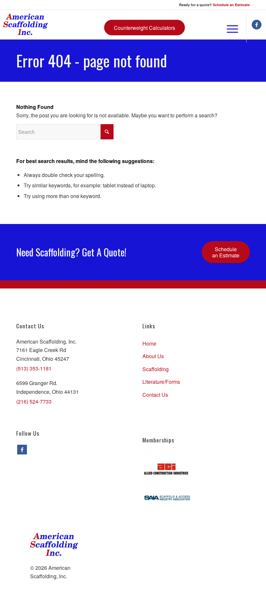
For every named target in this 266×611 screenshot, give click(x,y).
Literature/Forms (161, 381)
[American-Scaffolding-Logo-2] (25, 24)
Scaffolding (155, 369)
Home (149, 343)
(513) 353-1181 (34, 368)
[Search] (214, 27)
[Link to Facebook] (256, 24)
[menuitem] (214, 27)
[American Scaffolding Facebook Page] (22, 449)
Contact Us (155, 394)
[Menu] (229, 27)
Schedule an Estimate (231, 4)
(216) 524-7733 (34, 401)
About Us (153, 356)
